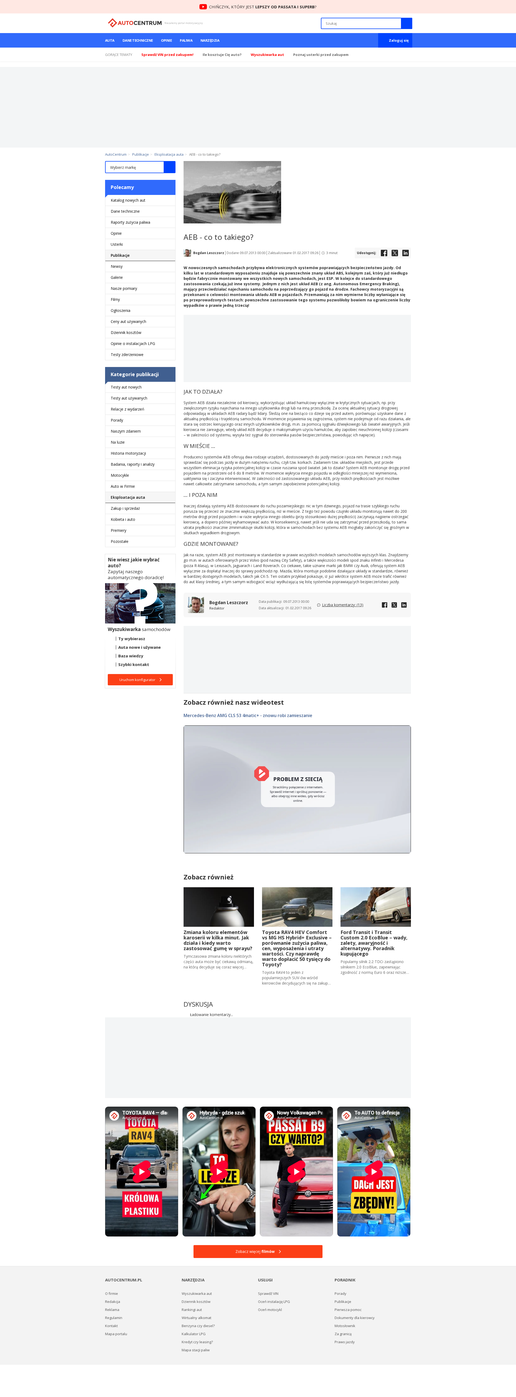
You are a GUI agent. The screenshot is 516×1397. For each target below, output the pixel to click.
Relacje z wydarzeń (127, 409)
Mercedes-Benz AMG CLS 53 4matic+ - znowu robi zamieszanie (248, 715)
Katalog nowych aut (128, 200)
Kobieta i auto (123, 519)
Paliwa (186, 40)
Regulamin (113, 1317)
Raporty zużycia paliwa (130, 222)
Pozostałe (119, 541)
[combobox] (140, 167)
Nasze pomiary (124, 288)
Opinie (166, 40)
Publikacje (120, 255)
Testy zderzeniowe (127, 354)
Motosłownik (345, 1325)
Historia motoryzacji (128, 453)
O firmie (111, 1293)
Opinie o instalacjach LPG (133, 343)
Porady (117, 420)
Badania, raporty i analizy (133, 464)
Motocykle (120, 475)
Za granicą (343, 1333)
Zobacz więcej (255, 1251)
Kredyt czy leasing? (197, 1341)
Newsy (117, 266)
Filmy (115, 299)
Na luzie (118, 442)
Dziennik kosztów (126, 332)
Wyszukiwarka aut (197, 1293)
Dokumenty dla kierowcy (355, 1317)
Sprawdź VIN (268, 1293)
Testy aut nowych (126, 387)
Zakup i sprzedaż (125, 508)
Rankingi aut (192, 1309)
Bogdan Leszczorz (208, 253)
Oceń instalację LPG (274, 1301)
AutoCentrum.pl (134, 22)
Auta (109, 40)
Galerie (117, 277)
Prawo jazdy (345, 1341)
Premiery (118, 530)
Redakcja (112, 1301)
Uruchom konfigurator (137, 679)
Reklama (112, 1309)
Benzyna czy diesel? (198, 1325)
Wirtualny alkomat (196, 1317)
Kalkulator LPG (194, 1333)
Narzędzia (209, 40)
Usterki (117, 244)
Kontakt (111, 1325)
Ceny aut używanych (128, 321)
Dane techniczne (138, 40)
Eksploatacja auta (128, 497)
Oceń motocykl (270, 1309)
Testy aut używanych (129, 398)
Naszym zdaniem (126, 431)
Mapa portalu (116, 1333)
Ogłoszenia (120, 310)
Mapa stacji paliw (196, 1350)
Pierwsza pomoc (348, 1309)
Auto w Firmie (123, 486)
